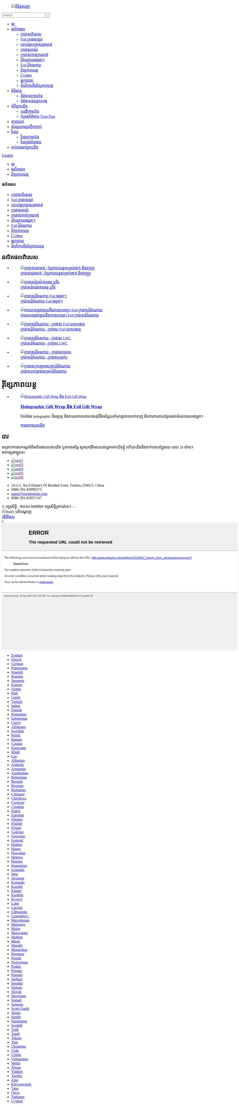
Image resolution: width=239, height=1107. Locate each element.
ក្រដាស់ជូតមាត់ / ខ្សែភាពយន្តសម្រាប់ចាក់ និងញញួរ (56, 273)
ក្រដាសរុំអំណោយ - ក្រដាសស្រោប (44, 357)
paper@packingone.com (29, 494)
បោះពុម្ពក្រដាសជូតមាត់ (36, 44)
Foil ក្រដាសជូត (31, 39)
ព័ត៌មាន (16, 91)
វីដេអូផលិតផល (31, 142)
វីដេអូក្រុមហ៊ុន (30, 137)
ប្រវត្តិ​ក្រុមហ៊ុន (30, 111)
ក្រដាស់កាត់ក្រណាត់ (34, 55)
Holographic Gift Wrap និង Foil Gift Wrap (61, 406)
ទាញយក (17, 122)
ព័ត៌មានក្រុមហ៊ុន (32, 96)
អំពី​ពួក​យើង (19, 106)
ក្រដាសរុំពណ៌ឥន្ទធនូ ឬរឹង (38, 287)
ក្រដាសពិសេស (31, 34)
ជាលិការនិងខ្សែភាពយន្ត (37, 86)
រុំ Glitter (26, 75)
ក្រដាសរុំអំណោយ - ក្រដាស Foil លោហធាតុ (51, 329)
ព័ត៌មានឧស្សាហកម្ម (34, 101)
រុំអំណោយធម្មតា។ (33, 60)
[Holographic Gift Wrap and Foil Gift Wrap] (53, 397)
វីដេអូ (14, 132)
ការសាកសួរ (29, 425)
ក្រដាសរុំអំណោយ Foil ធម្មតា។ (42, 301)
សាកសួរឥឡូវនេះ (13, 452)
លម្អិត (41, 425)
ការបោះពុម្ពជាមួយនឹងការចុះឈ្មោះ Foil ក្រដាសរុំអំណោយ (60, 315)
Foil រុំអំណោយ (31, 65)
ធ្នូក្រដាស (27, 80)
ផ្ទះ (13, 24)
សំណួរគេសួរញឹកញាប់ (26, 127)
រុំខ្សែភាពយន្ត (29, 70)
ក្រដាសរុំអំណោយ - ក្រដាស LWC (44, 343)
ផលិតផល (18, 29)
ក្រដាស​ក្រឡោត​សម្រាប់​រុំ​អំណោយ (44, 371)
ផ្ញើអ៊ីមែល (8, 517)
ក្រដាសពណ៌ (29, 50)
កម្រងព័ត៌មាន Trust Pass (38, 116)
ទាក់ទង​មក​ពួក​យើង (24, 147)
